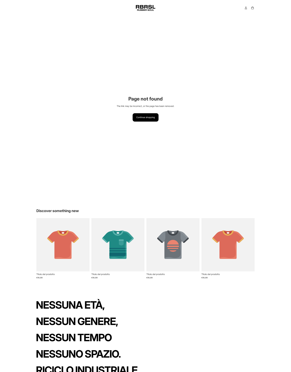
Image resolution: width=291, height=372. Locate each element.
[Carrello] (252, 8)
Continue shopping (145, 117)
